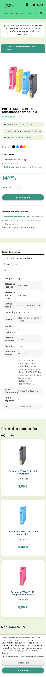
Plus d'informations (11, 656)
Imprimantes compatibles (17, 258)
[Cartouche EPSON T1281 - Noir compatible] (23, 455)
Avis (4, 270)
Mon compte (10, 627)
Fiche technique (11, 252)
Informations (9, 264)
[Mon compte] (27, 5)
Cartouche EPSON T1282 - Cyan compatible (23, 533)
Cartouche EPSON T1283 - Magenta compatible (23, 593)
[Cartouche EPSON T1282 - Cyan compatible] (23, 516)
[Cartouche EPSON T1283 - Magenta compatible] (23, 576)
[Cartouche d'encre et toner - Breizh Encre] (8, 5)
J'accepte (23, 670)
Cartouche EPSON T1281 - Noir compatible (23, 472)
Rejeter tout (23, 662)
